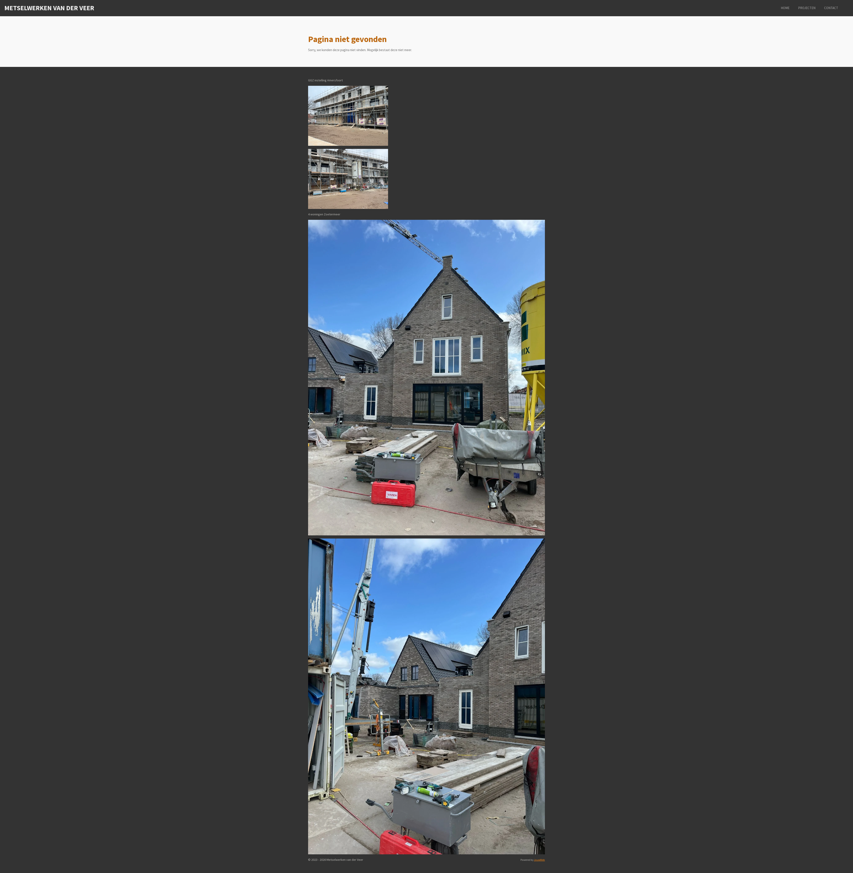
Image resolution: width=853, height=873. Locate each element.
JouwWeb (539, 859)
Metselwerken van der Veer (49, 8)
